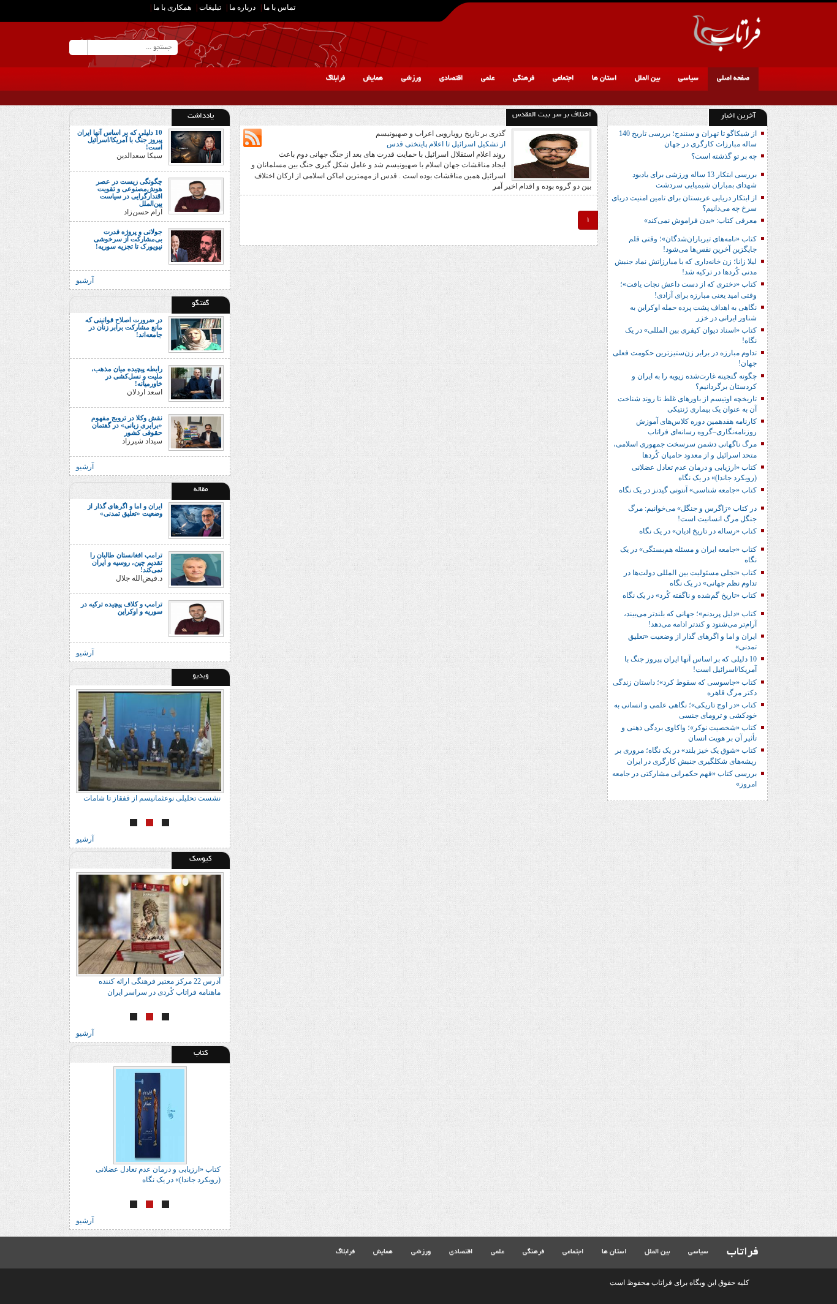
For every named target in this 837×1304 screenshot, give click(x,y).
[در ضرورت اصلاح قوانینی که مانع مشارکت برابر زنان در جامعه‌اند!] (196, 333)
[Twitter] (99, 11)
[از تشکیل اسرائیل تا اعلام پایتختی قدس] (551, 153)
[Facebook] (138, 9)
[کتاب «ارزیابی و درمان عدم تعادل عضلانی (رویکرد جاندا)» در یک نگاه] (150, 1115)
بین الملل (647, 78)
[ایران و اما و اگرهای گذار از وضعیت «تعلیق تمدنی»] (196, 520)
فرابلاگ (335, 78)
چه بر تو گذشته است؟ (724, 156)
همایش (373, 78)
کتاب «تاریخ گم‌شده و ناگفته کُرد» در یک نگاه (690, 595)
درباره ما (242, 7)
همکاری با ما (172, 7)
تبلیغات (210, 7)
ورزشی (411, 78)
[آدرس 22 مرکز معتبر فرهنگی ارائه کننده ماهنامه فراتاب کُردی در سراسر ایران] (150, 924)
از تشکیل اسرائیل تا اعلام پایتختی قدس (446, 144)
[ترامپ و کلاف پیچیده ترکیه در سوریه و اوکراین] (196, 618)
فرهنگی (523, 78)
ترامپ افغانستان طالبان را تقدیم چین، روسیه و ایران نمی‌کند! (126, 562)
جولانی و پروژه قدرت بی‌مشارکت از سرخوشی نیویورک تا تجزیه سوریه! (128, 239)
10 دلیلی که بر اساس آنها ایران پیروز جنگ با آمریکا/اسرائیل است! (119, 140)
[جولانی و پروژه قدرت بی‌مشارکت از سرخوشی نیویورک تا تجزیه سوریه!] (196, 245)
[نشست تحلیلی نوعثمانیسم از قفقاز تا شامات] (150, 741)
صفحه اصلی (733, 78)
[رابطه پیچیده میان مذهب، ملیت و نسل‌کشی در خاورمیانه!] (196, 382)
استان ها (604, 78)
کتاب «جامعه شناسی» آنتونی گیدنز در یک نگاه (688, 490)
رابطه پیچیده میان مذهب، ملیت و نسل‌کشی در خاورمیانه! (126, 376)
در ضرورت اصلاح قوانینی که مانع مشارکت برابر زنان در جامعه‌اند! (123, 327)
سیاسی (688, 78)
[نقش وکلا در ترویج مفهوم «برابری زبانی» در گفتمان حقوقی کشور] (196, 431)
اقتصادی (451, 78)
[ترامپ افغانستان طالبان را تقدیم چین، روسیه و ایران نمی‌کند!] (196, 569)
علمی (487, 78)
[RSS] (78, 9)
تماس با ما (279, 7)
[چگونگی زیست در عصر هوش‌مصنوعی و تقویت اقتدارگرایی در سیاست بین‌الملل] (196, 195)
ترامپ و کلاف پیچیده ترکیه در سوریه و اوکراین (121, 607)
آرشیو (85, 280)
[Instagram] (120, 9)
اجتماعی (563, 78)
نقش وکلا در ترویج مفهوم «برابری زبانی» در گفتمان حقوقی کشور (126, 425)
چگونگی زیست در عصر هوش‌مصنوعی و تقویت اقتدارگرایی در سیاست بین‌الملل (129, 192)
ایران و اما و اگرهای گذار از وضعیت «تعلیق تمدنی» (125, 509)
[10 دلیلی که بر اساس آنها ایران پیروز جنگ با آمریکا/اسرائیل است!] (196, 146)
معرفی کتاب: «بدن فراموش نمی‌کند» (700, 220)
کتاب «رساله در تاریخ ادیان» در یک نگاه (698, 531)
